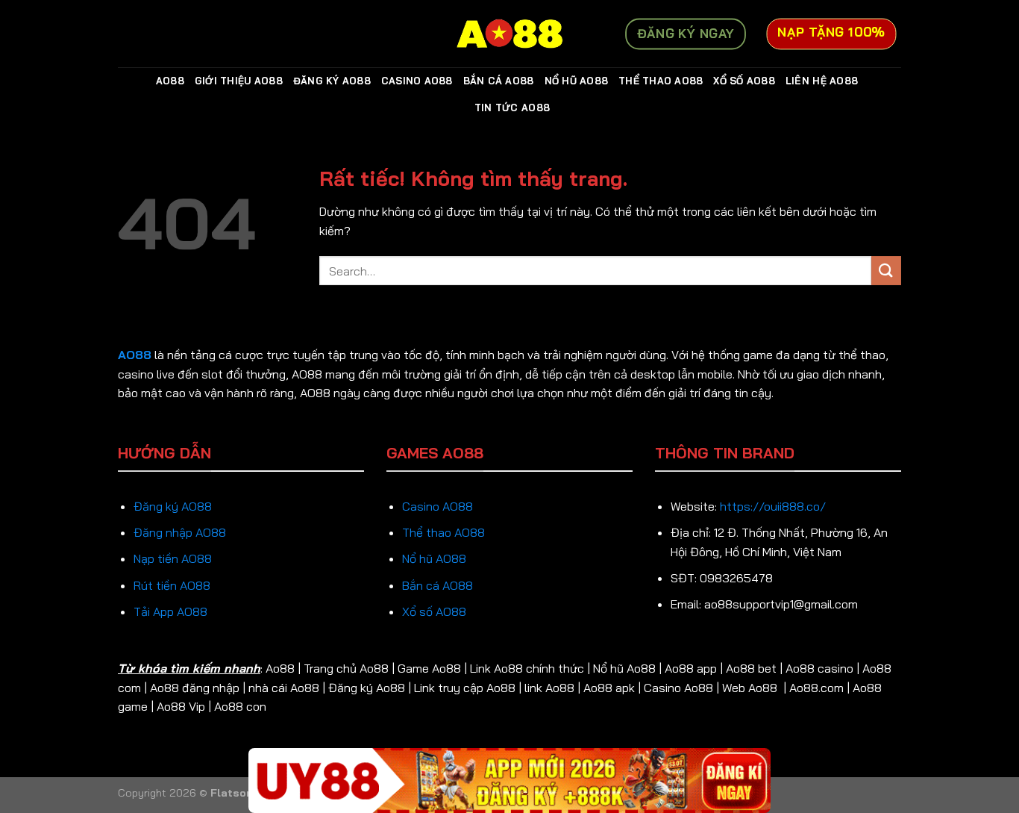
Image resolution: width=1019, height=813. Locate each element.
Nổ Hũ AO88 (577, 81)
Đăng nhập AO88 (180, 532)
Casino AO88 (417, 81)
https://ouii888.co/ (773, 506)
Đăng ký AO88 (173, 506)
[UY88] (509, 780)
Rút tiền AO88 (172, 585)
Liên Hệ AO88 (822, 81)
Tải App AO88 (170, 611)
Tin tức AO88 (512, 107)
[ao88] (509, 33)
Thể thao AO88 (443, 532)
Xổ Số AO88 (744, 81)
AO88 (170, 81)
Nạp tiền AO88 (173, 558)
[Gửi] (886, 270)
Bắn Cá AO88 (498, 81)
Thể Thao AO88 (660, 81)
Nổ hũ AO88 (434, 558)
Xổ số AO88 (434, 611)
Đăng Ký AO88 (332, 81)
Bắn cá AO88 (437, 585)
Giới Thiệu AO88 (239, 81)
